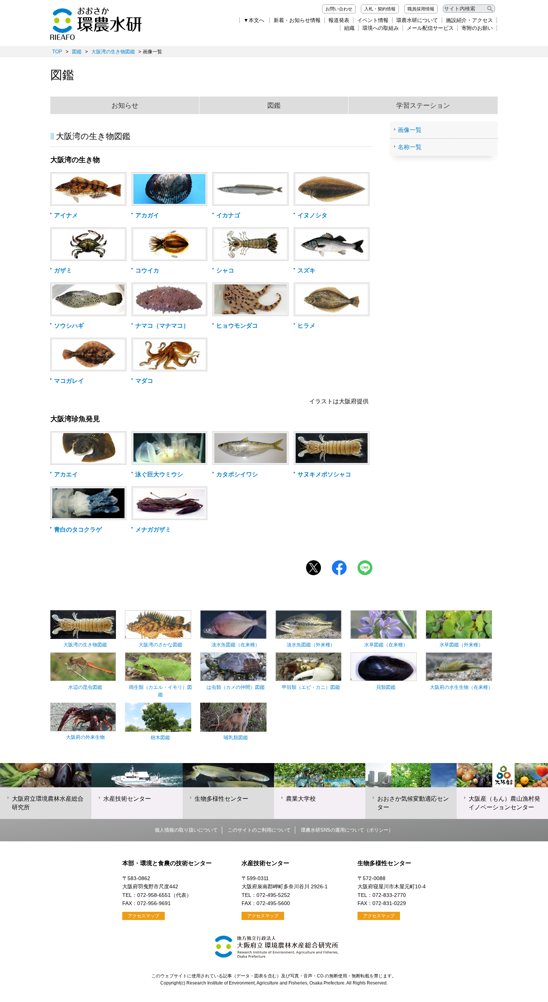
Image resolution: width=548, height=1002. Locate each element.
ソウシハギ (69, 325)
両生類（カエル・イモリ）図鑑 (160, 690)
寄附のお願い (477, 28)
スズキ (306, 270)
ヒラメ (306, 325)
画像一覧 (410, 130)
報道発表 (338, 20)
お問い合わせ (338, 9)
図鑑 (77, 51)
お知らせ (124, 105)
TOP (57, 51)
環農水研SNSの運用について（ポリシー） (347, 830)
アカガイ (147, 215)
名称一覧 (410, 147)
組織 (349, 28)
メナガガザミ (153, 529)
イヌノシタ (312, 215)
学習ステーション (423, 105)
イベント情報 (372, 20)
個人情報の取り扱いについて (186, 830)
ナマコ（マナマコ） (162, 325)
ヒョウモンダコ (237, 325)
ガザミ (63, 270)
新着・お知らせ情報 (297, 20)
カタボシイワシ (237, 474)
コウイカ (147, 270)
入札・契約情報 (380, 9)
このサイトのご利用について (259, 830)
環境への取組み (380, 28)
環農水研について (417, 20)
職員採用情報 (420, 9)
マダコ (144, 381)
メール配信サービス (430, 28)
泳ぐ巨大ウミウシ (159, 474)
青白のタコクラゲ (78, 529)
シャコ (225, 270)
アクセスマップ (143, 915)
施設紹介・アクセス (469, 20)
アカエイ (66, 474)
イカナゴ (228, 215)
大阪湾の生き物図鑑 (113, 51)
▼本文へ (253, 20)
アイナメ (66, 215)
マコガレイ (69, 381)
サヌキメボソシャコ (324, 474)
